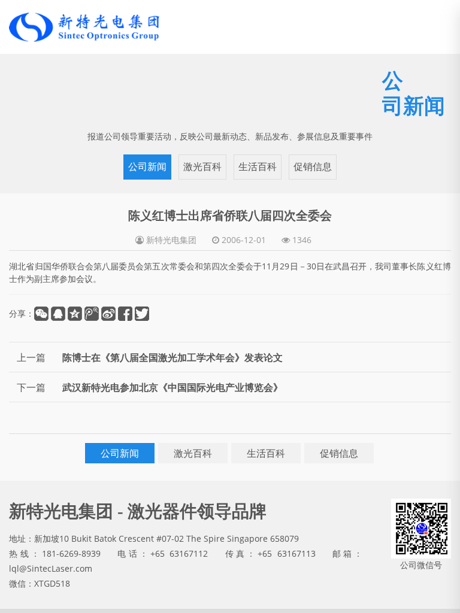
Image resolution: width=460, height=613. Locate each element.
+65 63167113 (286, 578)
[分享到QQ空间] (75, 339)
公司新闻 (147, 192)
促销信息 (312, 192)
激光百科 (202, 192)
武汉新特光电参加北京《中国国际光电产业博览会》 (172, 412)
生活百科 (257, 192)
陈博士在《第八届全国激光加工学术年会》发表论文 (172, 382)
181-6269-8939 (71, 578)
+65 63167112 (179, 578)
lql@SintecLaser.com (50, 593)
